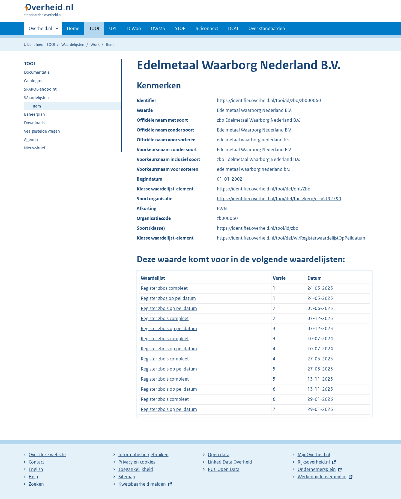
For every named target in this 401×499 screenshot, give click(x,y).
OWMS (158, 28)
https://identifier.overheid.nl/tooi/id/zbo (257, 228)
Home (73, 28)
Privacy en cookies (136, 462)
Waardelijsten (72, 44)
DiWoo (134, 28)
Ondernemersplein (317, 469)
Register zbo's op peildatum (169, 308)
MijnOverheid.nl (314, 455)
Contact (36, 462)
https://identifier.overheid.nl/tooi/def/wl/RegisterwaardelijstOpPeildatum (291, 238)
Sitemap (126, 477)
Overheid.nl (40, 30)
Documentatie (37, 72)
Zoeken (36, 484)
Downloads (34, 122)
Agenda (31, 139)
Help (33, 477)
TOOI (94, 28)
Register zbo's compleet (165, 318)
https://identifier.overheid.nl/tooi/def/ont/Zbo (263, 189)
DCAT (233, 28)
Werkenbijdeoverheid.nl (322, 477)
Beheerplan (34, 114)
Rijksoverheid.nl (314, 462)
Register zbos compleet (164, 288)
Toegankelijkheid (135, 469)
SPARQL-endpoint (40, 89)
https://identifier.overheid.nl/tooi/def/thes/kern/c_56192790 (279, 199)
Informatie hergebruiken (143, 455)
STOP (180, 28)
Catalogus (32, 80)
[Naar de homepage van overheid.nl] (48, 8)
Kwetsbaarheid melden (142, 484)
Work (95, 44)
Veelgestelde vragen (42, 131)
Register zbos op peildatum (168, 298)
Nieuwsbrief (34, 147)
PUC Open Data (224, 469)
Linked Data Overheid (230, 462)
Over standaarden (267, 28)
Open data (218, 455)
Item (37, 106)
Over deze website (47, 455)
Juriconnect (206, 28)
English (36, 469)
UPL (113, 28)
